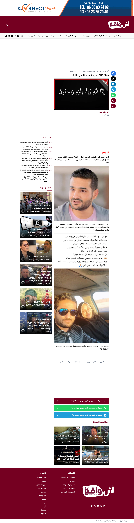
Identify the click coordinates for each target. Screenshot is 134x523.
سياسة (108, 36)
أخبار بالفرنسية (118, 36)
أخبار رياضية (87, 36)
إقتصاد (60, 36)
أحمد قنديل (103, 362)
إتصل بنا (72, 481)
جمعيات (40, 36)
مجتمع (77, 36)
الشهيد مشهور (91, 362)
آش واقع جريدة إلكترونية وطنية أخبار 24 (95, 71)
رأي (47, 36)
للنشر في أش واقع (69, 485)
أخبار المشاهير (99, 36)
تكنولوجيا (31, 36)
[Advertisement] (67, 54)
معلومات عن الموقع (68, 477)
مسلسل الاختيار (78, 362)
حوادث (52, 36)
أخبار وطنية (69, 36)
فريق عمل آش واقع (68, 492)
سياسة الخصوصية (69, 488)
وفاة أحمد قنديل (65, 362)
